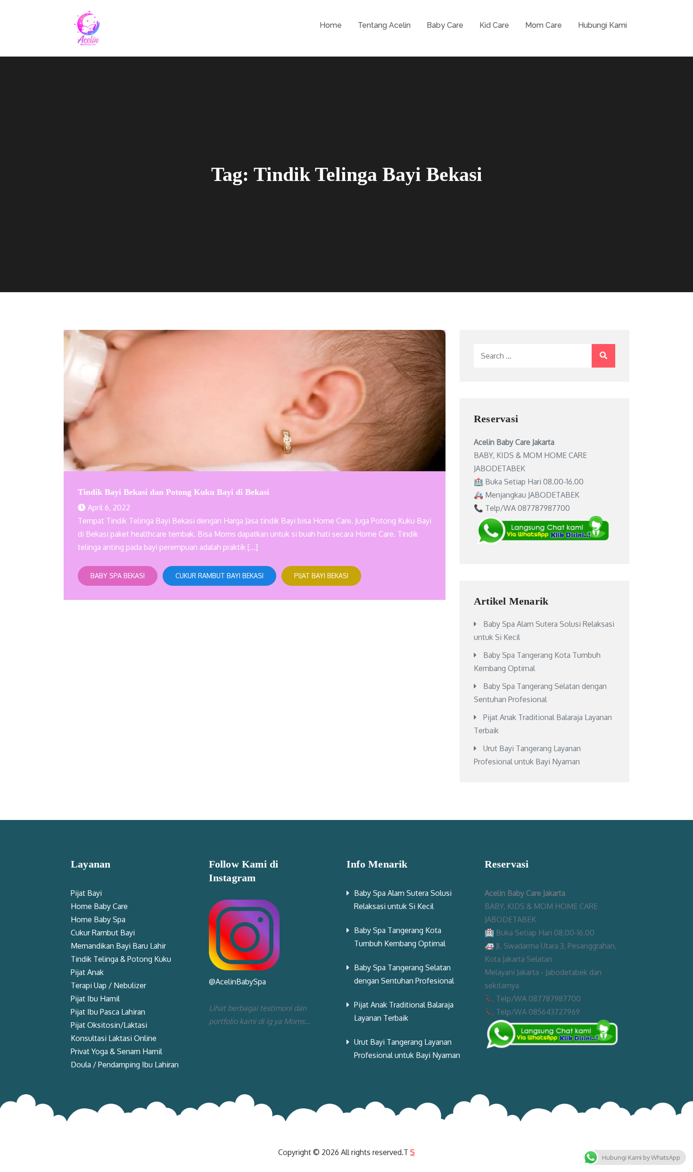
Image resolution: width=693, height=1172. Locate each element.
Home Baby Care (99, 906)
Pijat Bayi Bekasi (321, 576)
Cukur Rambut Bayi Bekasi (219, 576)
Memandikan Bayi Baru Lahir (118, 946)
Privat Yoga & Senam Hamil (116, 1051)
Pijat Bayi (86, 893)
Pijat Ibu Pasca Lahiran (108, 1011)
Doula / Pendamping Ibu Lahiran (125, 1064)
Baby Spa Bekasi (118, 576)
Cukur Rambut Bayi (103, 932)
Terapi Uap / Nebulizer (108, 985)
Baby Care (445, 25)
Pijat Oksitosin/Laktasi (109, 1025)
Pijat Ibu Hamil (95, 998)
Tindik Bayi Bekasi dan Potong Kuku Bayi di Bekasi (173, 492)
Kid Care (494, 25)
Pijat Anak (87, 972)
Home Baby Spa (98, 919)
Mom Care (543, 25)
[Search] (603, 356)
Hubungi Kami (602, 25)
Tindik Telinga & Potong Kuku (121, 959)
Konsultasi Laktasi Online (114, 1038)
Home (331, 25)
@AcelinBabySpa (237, 981)
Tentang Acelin (384, 25)
